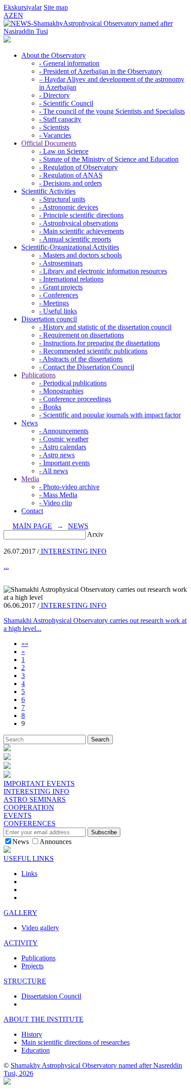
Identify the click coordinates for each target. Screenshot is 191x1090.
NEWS (78, 526)
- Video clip (55, 503)
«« (24, 643)
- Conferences (58, 295)
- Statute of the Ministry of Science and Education (109, 159)
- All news (53, 471)
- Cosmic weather (63, 439)
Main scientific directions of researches (75, 1042)
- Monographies (61, 391)
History (31, 1034)
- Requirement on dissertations (81, 335)
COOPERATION (29, 807)
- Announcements (63, 431)
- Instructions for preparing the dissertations (99, 343)
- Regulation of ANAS (71, 175)
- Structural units (62, 199)
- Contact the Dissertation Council (86, 367)
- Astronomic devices (68, 207)
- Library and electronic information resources (103, 271)
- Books (50, 407)
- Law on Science (63, 151)
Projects (32, 966)
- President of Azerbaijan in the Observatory (100, 71)
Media (30, 479)
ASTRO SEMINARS (35, 799)
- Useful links (58, 311)
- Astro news (57, 455)
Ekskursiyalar (23, 7)
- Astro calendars (62, 447)
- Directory (54, 95)
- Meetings (54, 303)
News (29, 423)
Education (35, 1050)
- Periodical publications (73, 383)
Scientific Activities (48, 191)
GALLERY (20, 912)
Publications (38, 375)
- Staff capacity (60, 119)
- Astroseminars (61, 263)
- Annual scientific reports (75, 239)
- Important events (64, 463)
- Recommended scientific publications (93, 351)
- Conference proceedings (75, 399)
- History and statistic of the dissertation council (105, 327)
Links (29, 873)
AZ (8, 15)
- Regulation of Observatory (78, 167)
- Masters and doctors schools (80, 255)
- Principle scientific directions (81, 215)
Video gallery (40, 927)
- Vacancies (55, 135)
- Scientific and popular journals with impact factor (110, 415)
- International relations (71, 279)
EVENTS (18, 815)
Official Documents (48, 143)
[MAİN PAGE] (7, 40)
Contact (32, 511)
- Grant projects (61, 287)
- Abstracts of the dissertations (81, 359)
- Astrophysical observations (78, 223)
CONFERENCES (30, 823)
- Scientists (54, 127)
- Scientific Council (66, 103)
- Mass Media (58, 495)
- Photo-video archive (69, 487)
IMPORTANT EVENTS (39, 783)
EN (18, 15)
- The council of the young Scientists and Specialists (112, 111)
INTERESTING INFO (73, 551)
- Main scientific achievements (81, 231)
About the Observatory (53, 55)
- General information (69, 63)
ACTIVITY (21, 943)
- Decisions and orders (70, 183)
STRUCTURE (25, 981)
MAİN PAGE (32, 526)
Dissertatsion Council (51, 996)
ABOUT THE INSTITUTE (44, 1019)
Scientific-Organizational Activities (70, 247)
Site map (56, 7)
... (6, 566)
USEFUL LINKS (29, 858)
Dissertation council (49, 319)
